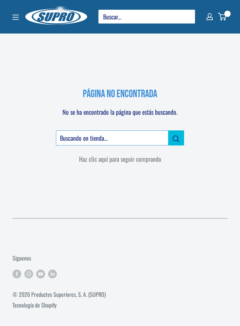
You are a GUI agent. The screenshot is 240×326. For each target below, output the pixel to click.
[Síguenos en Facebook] (16, 273)
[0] (222, 16)
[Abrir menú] (15, 17)
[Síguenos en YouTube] (40, 273)
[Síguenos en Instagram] (28, 273)
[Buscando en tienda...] (176, 137)
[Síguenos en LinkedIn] (52, 273)
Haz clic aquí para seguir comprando (120, 159)
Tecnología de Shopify (34, 305)
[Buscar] (187, 17)
